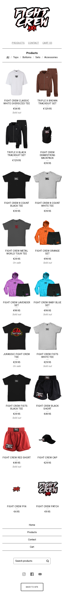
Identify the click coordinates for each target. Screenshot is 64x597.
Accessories (51, 57)
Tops (15, 57)
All (8, 57)
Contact (33, 43)
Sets (37, 57)
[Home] (32, 19)
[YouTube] (40, 574)
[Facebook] (32, 574)
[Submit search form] (47, 561)
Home (32, 524)
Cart (32, 546)
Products (18, 43)
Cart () (47, 43)
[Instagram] (24, 574)
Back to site (32, 587)
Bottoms (26, 57)
